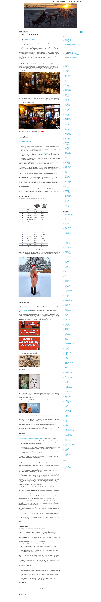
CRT (65, 256)
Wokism (66, 455)
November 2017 (68, 196)
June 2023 (67, 111)
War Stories (67, 443)
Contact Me (69, 1)
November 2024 (68, 90)
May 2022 (66, 128)
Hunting (66, 320)
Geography (67, 294)
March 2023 (67, 115)
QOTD (66, 379)
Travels (66, 431)
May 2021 (66, 143)
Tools (66, 420)
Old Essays (67, 364)
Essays (66, 275)
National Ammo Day (68, 359)
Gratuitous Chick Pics (40, 198)
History (66, 315)
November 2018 (68, 181)
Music (66, 355)
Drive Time (67, 263)
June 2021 (67, 142)
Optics (66, 367)
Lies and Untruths (68, 334)
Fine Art (66, 282)
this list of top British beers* (25, 310)
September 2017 (68, 199)
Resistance (67, 385)
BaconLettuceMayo (68, 227)
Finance (66, 281)
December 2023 (68, 104)
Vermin (66, 441)
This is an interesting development (25, 141)
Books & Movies (68, 233)
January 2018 (67, 193)
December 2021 (68, 134)
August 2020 (67, 154)
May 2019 (66, 173)
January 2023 (67, 118)
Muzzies (66, 357)
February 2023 (67, 116)
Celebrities (67, 242)
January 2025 (67, 87)
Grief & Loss (67, 302)
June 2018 (67, 187)
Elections (66, 271)
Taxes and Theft (42, 528)
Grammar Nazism (68, 299)
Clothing (66, 246)
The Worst (67, 416)
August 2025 (67, 79)
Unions (66, 439)
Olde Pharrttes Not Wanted (28, 35)
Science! (66, 395)
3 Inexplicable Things (69, 214)
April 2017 (67, 205)
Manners (66, 342)
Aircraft (66, 218)
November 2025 (68, 75)
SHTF (66, 403)
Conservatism (67, 248)
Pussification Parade (68, 377)
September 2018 (68, 183)
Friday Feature (67, 289)
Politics (66, 373)
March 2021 (67, 145)
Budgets (66, 237)
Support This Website (60, 1)
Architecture (67, 223)
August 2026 (67, 63)
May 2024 (66, 98)
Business (66, 239)
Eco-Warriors (67, 267)
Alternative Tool (68, 40)
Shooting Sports (68, 401)
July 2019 (66, 171)
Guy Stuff (66, 309)
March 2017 (67, 206)
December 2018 (68, 180)
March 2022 (67, 130)
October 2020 (67, 152)
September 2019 (68, 168)
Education (66, 270)
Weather (66, 450)
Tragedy (66, 426)
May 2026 (66, 67)
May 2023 (66, 113)
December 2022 (68, 119)
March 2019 (67, 176)
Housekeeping (67, 319)
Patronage (67, 369)
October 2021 (67, 137)
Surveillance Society (68, 410)
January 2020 (67, 163)
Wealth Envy (67, 448)
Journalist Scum (68, 328)
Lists (65, 337)
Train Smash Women (68, 429)
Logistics (66, 339)
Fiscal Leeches (67, 284)
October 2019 (67, 167)
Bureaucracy (67, 238)
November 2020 (68, 151)
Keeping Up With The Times (70, 44)
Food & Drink (33, 198)
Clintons (66, 244)
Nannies (66, 358)
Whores (66, 453)
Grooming (66, 305)
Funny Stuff (67, 291)
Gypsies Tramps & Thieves (69, 310)
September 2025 (68, 77)
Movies (66, 353)
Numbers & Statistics (69, 362)
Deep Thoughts (67, 260)
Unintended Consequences (70, 438)
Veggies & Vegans (68, 440)
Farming (66, 277)
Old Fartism (40, 36)
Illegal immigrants (68, 321)
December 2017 (68, 195)
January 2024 (67, 103)
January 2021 (67, 148)
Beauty (66, 229)
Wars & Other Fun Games (69, 444)
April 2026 (67, 68)
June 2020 (67, 157)
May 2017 (66, 204)
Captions (66, 241)
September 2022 (68, 123)
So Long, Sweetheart (69, 42)
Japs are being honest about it (28, 39)
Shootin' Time (67, 398)
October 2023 (67, 106)
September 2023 (68, 108)
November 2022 (68, 120)
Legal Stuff (67, 331)
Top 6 (66, 421)
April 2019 (67, 175)
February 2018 (67, 192)
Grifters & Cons (67, 304)
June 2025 (67, 81)
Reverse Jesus (24, 527)
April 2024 (67, 99)
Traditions (66, 425)
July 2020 (66, 156)
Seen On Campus (68, 396)
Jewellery (66, 326)
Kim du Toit (28, 36)
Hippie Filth (67, 314)
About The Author (78, 1)
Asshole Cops (67, 224)
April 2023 (67, 114)
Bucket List (67, 236)
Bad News (66, 228)
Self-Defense (67, 397)
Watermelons (67, 445)
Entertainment (67, 273)
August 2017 (67, 200)
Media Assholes (68, 345)
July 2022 (66, 125)
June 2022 (67, 127)
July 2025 (66, 80)
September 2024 (68, 92)
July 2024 (66, 95)
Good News (67, 295)
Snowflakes (67, 405)
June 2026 (67, 66)
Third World (67, 417)
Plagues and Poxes (68, 372)
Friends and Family (68, 290)
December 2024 (68, 89)
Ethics (66, 276)
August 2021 (67, 139)
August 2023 (67, 109)
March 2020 (67, 161)
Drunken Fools (67, 265)
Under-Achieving (25, 197)
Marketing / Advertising (69, 343)
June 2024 (67, 96)
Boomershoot (67, 234)
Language (66, 329)
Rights (66, 388)
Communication (68, 247)
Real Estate (67, 382)
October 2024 (67, 91)
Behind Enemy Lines (68, 230)
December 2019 (68, 164)
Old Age (66, 363)
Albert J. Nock (67, 219)
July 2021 (66, 140)
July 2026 (66, 65)
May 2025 (66, 82)
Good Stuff (67, 296)
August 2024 (67, 94)
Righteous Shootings (68, 387)
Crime (66, 254)
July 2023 (66, 110)
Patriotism (67, 368)
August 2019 (67, 169)
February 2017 (67, 207)
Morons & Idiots (68, 352)
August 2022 (67, 124)
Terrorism (66, 414)
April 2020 (67, 159)
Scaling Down (23, 137)
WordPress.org (67, 468)
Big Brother (67, 232)
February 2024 (67, 101)
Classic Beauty (67, 243)
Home (52, 1)
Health (66, 311)
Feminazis (67, 280)
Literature (66, 338)
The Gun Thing (67, 415)
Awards (66, 225)
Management (67, 340)
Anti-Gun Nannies (68, 222)
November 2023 (68, 105)
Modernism (67, 350)
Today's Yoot (67, 419)
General (66, 292)
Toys (65, 422)
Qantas (66, 378)
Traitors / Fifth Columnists (69, 430)
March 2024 (67, 100)
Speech (66, 406)
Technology (67, 412)
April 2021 (67, 144)
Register (66, 463)
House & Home (67, 318)
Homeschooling (68, 316)
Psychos (66, 374)
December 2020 (68, 149)
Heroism (66, 313)
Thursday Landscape (68, 41)
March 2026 (67, 70)
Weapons (66, 449)
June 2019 (67, 172)
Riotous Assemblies (68, 391)
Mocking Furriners (34, 36)
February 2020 (67, 162)
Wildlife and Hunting (68, 454)
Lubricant (22, 434)
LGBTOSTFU (67, 333)
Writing (66, 457)
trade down (46, 153)
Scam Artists (67, 392)
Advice (66, 215)
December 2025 (68, 74)
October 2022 (67, 121)
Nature (66, 361)
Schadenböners (67, 393)
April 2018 (67, 190)
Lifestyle (32, 138)
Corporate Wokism (68, 253)
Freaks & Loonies (68, 287)
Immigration (67, 323)
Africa (66, 217)
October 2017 (67, 197)
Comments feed (68, 467)
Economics (67, 268)
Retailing (66, 386)
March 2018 (67, 191)
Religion (66, 383)
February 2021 (67, 147)
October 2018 (67, 182)
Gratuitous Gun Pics (68, 301)
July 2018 (66, 186)
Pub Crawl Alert (24, 302)
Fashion (66, 278)
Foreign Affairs (67, 286)
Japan (26, 44)
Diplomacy (67, 261)
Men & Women (67, 347)
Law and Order (67, 330)
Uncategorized (67, 436)
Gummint (37, 528)
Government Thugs (68, 297)
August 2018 (67, 185)
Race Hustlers (67, 381)
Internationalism (68, 325)
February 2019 (67, 177)
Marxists (66, 344)
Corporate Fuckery (68, 252)
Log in (66, 464)
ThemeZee (30, 599)
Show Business (67, 402)
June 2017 (67, 202)
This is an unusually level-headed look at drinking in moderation (30, 438)
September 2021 (68, 138)
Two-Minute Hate (68, 434)
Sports (66, 407)
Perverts (66, 371)
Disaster (66, 262)
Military (66, 348)
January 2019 (67, 178)
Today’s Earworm (68, 39)
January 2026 (67, 72)
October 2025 (67, 76)
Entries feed (67, 466)
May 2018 (66, 188)
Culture (66, 257)
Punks (66, 376)
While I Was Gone (68, 451)
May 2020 (66, 158)
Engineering (67, 272)
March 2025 (67, 85)
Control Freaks (67, 251)
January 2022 (67, 133)
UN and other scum (68, 435)
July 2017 (66, 201)
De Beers (66, 258)
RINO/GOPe (67, 390)
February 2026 (67, 71)
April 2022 (67, 129)
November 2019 (68, 166)
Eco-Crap (66, 266)
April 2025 (67, 84)
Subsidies (66, 409)
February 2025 (67, 86)
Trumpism (66, 433)
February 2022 (67, 132)
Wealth (66, 446)
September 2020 (68, 153)
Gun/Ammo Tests (68, 307)
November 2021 (68, 135)
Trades (66, 424)
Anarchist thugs (68, 220)
